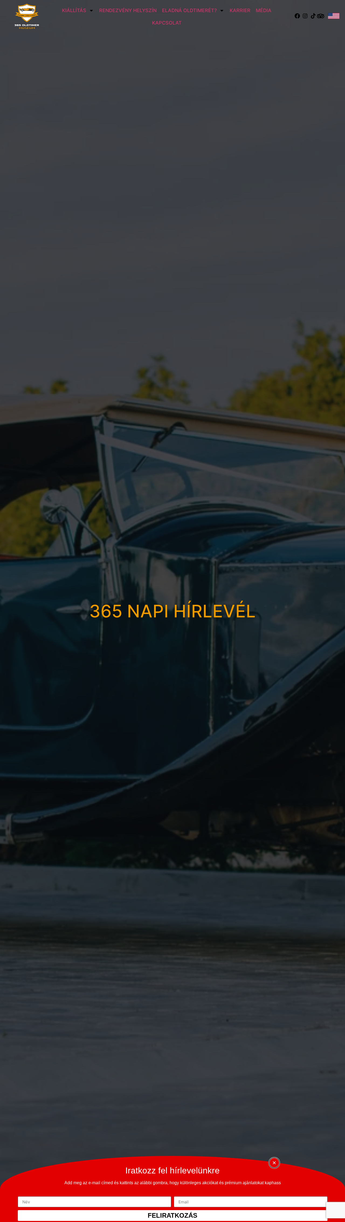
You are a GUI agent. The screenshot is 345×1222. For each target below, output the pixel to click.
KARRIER (240, 10)
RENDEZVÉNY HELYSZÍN (128, 10)
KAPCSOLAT (167, 23)
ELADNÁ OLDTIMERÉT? (189, 10)
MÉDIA (263, 10)
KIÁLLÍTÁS (74, 10)
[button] (274, 1163)
